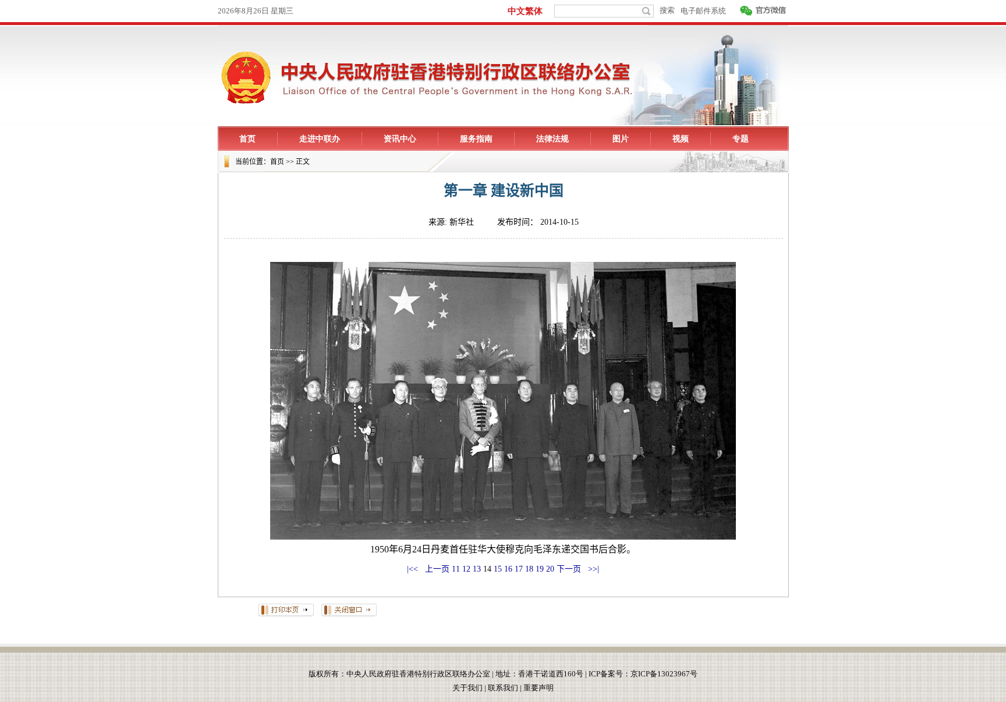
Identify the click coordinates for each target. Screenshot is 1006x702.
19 (540, 569)
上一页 (437, 569)
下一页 (569, 569)
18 (529, 569)
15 (498, 569)
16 (508, 569)
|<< (412, 569)
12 (466, 569)
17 (519, 569)
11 (456, 569)
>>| (592, 569)
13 (477, 569)
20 (550, 569)
